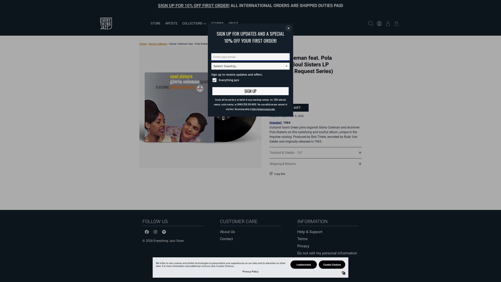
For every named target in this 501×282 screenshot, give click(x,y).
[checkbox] (251, 80)
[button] (288, 28)
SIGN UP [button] (250, 91)
